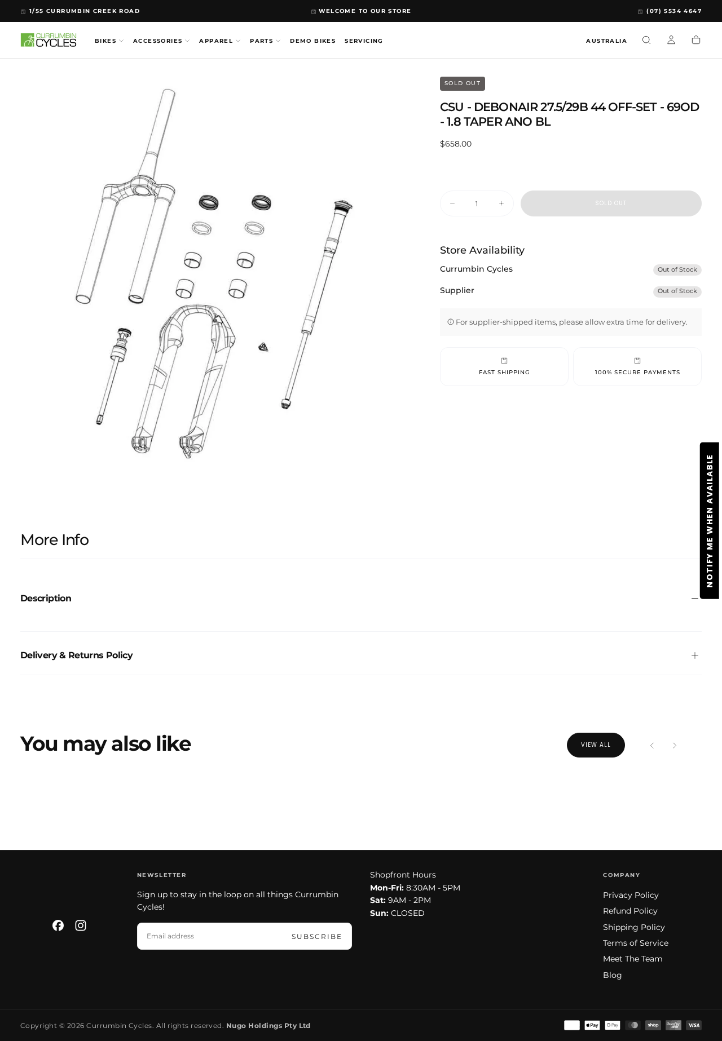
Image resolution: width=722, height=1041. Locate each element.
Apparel (216, 41)
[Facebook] (58, 925)
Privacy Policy (631, 895)
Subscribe (317, 936)
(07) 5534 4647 (674, 11)
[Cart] (696, 41)
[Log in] (671, 41)
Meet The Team (633, 959)
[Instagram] (80, 925)
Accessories (157, 41)
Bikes (105, 41)
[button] (606, 41)
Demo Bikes (313, 41)
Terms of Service (635, 943)
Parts (261, 41)
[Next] (674, 745)
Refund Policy (630, 911)
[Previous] (652, 745)
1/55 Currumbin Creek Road (84, 11)
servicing (364, 41)
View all (596, 745)
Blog (612, 975)
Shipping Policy (634, 927)
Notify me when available (709, 521)
